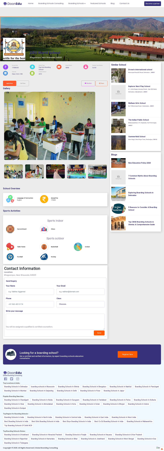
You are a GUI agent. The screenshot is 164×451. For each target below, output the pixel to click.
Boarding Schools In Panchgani (147, 387)
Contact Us (124, 3)
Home (30, 3)
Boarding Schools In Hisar (14, 404)
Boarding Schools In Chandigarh (16, 400)
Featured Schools (98, 3)
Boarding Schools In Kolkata (145, 400)
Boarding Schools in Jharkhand (93, 439)
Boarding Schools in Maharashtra (139, 421)
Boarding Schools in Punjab (75, 435)
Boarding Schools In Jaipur (114, 391)
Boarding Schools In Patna (120, 400)
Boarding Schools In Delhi (67, 391)
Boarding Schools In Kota (66, 404)
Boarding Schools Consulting (50, 3)
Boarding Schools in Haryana (101, 435)
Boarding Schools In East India (96, 417)
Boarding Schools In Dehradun (16, 387)
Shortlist (89, 83)
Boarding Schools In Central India (68, 417)
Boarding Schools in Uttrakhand (16, 435)
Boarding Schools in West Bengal (121, 439)
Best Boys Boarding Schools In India (77, 421)
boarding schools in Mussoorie (43, 387)
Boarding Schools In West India (124, 417)
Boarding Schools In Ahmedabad (40, 404)
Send (99, 333)
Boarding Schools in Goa (146, 439)
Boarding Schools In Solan (89, 404)
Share (102, 83)
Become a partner (153, 4)
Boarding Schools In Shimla (68, 387)
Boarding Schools (76, 3)
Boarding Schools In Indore (138, 404)
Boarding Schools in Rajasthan (16, 439)
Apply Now (9, 83)
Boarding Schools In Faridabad (94, 400)
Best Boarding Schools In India (16, 421)
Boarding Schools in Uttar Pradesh (128, 435)
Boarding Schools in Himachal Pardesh (47, 435)
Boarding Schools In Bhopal (114, 404)
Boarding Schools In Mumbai (15, 391)
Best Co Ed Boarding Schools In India (108, 421)
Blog (112, 3)
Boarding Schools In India (14, 417)
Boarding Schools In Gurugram (67, 400)
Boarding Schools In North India (39, 417)
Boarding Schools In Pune (90, 391)
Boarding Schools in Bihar (68, 439)
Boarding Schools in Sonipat (15, 408)
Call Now (22, 83)
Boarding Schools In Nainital (120, 387)
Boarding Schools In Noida (42, 400)
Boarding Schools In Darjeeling (41, 391)
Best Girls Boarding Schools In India (45, 421)
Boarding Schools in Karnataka (43, 439)
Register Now (127, 354)
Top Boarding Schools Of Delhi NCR (18, 425)
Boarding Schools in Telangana (16, 443)
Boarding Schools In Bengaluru (94, 387)
